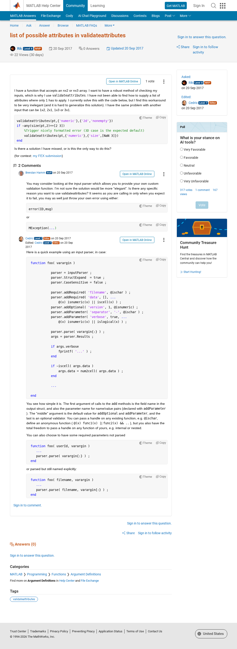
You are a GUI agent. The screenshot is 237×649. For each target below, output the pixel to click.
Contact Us (155, 631)
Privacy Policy (59, 631)
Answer (44, 25)
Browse (63, 25)
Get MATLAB (176, 6)
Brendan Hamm (35, 172)
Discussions (119, 16)
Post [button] (168, 16)
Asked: (186, 77)
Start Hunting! (192, 272)
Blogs (156, 16)
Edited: (186, 97)
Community (75, 5)
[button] (213, 5)
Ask (28, 25)
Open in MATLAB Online (123, 81)
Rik (19, 49)
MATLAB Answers (23, 16)
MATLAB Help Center (43, 5)
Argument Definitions (86, 574)
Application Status (110, 631)
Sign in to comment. (27, 505)
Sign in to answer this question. (202, 37)
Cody (69, 16)
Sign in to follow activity (155, 533)
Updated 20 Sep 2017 (126, 48)
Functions (59, 574)
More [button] (183, 16)
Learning (97, 5)
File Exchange (51, 16)
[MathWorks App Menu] (222, 6)
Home (14, 25)
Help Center (67, 580)
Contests (140, 16)
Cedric (29, 238)
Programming (37, 574)
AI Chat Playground (92, 16)
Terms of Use (135, 631)
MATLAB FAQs (86, 25)
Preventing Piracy (83, 631)
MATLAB (16, 574)
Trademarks (38, 631)
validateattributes (24, 599)
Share (185, 47)
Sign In (199, 5)
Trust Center (18, 631)
